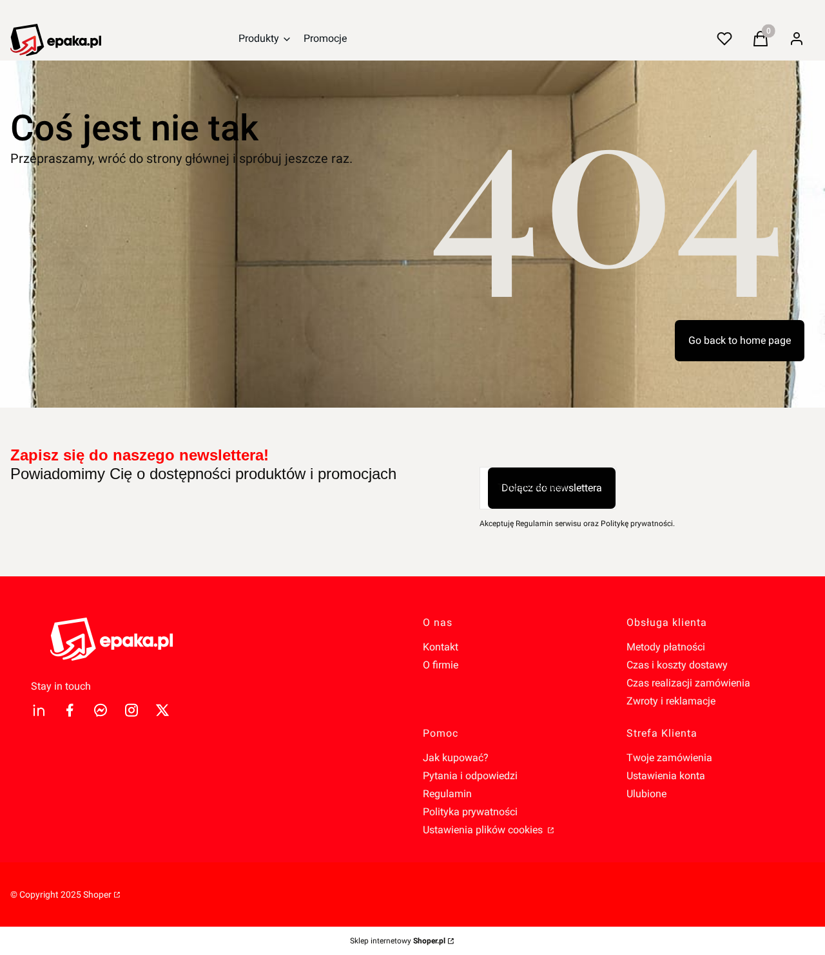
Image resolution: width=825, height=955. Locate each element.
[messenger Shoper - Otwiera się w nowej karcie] (100, 710)
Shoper (97, 894)
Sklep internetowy (397, 940)
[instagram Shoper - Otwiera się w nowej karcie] (131, 710)
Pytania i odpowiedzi (470, 776)
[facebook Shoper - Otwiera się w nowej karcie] (69, 710)
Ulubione (646, 794)
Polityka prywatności (470, 812)
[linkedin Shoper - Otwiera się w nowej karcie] (38, 710)
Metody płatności (665, 647)
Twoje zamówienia (669, 758)
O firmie (440, 665)
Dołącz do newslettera (551, 488)
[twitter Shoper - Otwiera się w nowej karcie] (162, 710)
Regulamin (447, 794)
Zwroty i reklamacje (670, 701)
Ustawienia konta (665, 776)
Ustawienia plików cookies (484, 830)
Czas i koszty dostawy (677, 665)
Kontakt (440, 647)
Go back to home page (739, 340)
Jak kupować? (456, 758)
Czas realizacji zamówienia (688, 683)
